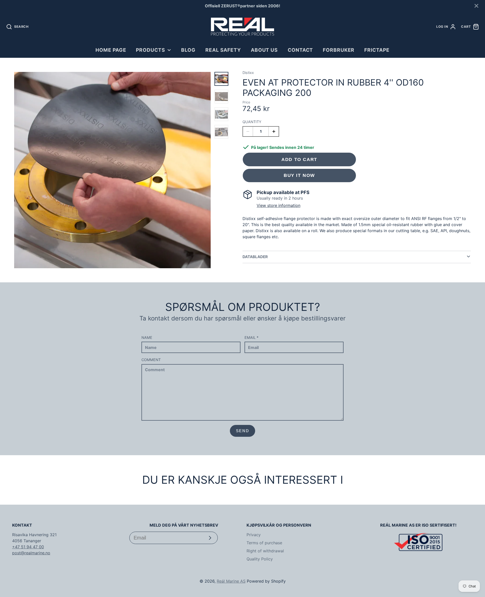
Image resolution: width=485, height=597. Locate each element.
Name (146, 337)
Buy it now (299, 175)
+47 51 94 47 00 (28, 546)
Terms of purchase (264, 542)
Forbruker (339, 50)
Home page (110, 50)
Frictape (377, 50)
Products (150, 50)
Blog (188, 50)
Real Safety (223, 50)
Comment (151, 360)
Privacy (254, 534)
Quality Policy (260, 558)
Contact (300, 50)
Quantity (252, 122)
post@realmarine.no (31, 552)
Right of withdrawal (265, 550)
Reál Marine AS (231, 581)
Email (251, 337)
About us (264, 50)
